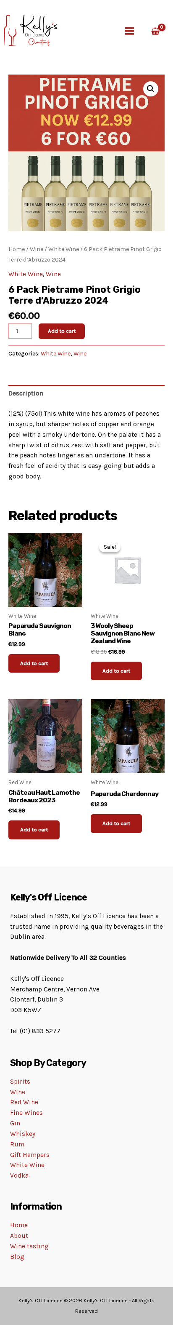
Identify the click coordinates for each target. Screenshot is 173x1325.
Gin (15, 1123)
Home (16, 249)
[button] (150, 88)
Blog (17, 1257)
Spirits (20, 1081)
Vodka (19, 1175)
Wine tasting (29, 1246)
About (19, 1236)
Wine (36, 249)
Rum (17, 1144)
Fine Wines (26, 1113)
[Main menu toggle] (129, 31)
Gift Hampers (30, 1155)
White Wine (63, 249)
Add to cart (62, 331)
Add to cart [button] (34, 663)
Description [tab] (25, 393)
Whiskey (22, 1134)
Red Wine (24, 1102)
